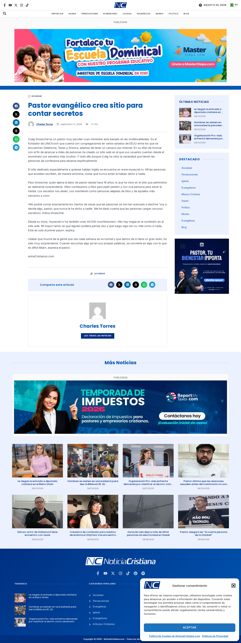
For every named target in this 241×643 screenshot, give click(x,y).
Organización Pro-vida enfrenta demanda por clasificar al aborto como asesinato (208, 140)
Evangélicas (143, 13)
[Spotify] (143, 573)
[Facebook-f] (4, 5)
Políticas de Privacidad (215, 636)
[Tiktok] (27, 5)
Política (173, 13)
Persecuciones (90, 13)
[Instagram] (21, 5)
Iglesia (72, 13)
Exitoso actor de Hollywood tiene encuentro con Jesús (38, 533)
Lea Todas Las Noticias (97, 335)
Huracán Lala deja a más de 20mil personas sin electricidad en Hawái (148, 533)
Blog (186, 13)
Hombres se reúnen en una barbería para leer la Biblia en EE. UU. (208, 125)
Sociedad (36, 96)
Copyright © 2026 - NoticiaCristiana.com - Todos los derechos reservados (120, 639)
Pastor (185, 200)
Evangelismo (110, 13)
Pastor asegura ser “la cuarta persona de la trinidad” (203, 533)
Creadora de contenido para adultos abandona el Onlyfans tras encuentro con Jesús (93, 535)
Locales (127, 13)
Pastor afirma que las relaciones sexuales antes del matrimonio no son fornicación (203, 484)
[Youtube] (10, 5)
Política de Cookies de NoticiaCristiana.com (174, 636)
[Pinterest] (135, 573)
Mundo (159, 13)
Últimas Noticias (194, 102)
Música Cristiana (191, 194)
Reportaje (57, 13)
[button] (233, 585)
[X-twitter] (16, 5)
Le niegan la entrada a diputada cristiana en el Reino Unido (208, 112)
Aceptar (189, 627)
